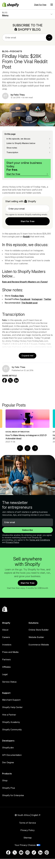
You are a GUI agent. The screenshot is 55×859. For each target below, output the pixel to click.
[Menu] (51, 4)
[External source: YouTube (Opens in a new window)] (21, 852)
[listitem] (27, 426)
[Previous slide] (20, 448)
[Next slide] (35, 448)
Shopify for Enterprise (13, 795)
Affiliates (6, 667)
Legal (5, 674)
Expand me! (27, 355)
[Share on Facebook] (4, 380)
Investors (6, 644)
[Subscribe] (49, 37)
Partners (6, 659)
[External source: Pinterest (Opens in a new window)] (47, 852)
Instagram (37, 299)
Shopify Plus (8, 788)
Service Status (9, 681)
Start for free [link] (27, 221)
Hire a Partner (9, 714)
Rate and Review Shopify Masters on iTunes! (25, 281)
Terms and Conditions (39, 540)
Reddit (26, 236)
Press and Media (10, 652)
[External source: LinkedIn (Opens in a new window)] (40, 852)
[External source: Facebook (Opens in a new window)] (8, 852)
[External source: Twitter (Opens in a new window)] (15, 852)
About (5, 629)
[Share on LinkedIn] (16, 380)
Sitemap (27, 837)
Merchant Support (11, 699)
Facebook (25, 299)
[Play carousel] (27, 448)
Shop (4, 780)
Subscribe (27, 530)
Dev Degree (8, 762)
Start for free (40, 4)
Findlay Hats (17, 295)
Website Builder (36, 637)
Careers (6, 637)
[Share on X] (10, 380)
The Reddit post (29, 302)
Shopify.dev (8, 747)
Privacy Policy (12, 542)
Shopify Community (12, 729)
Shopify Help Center (12, 707)
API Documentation (12, 755)
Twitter (47, 299)
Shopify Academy (11, 722)
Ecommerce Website (39, 644)
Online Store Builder (39, 629)
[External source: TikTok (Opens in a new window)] (34, 852)
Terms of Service (27, 822)
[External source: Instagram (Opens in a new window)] (27, 852)
